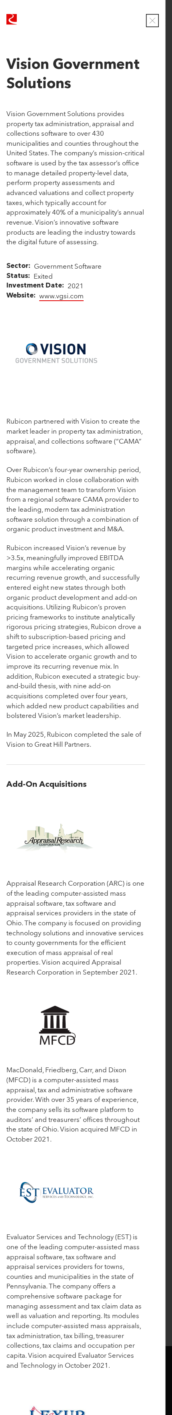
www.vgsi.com (61, 295)
